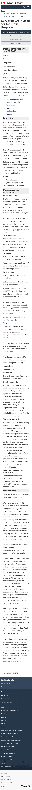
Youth (3, 763)
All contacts (4, 695)
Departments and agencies (9, 699)
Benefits (3, 720)
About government (6, 702)
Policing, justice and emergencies (11, 740)
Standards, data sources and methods (15, 14)
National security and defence (10, 733)
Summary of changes (16, 36)
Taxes (2, 727)
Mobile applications (7, 776)
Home (3, 11)
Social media (5, 773)
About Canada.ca (6, 779)
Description (10, 105)
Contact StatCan (5, 683)
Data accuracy (11, 114)
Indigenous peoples (7, 756)
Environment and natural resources (11, 730)
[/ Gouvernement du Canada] (12, 3)
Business (3, 717)
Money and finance (6, 750)
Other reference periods (16, 39)
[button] (16, 7)
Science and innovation (8, 753)
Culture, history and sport (8, 737)
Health (3, 723)
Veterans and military (7, 760)
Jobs (2, 707)
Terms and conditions (7, 783)
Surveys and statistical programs (14, 16)
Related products (16, 43)
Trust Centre (4, 687)
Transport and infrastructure (9, 743)
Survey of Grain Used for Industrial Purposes (16, 32)
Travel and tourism (6, 714)
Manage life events (6, 766)
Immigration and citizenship (9, 710)
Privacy (3, 786)
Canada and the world (7, 746)
